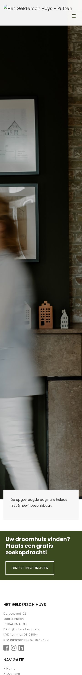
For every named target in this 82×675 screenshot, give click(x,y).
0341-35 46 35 (16, 624)
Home (10, 668)
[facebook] (6, 648)
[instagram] (14, 648)
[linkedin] (21, 648)
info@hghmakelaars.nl (22, 629)
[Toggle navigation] (73, 16)
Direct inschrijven (29, 568)
